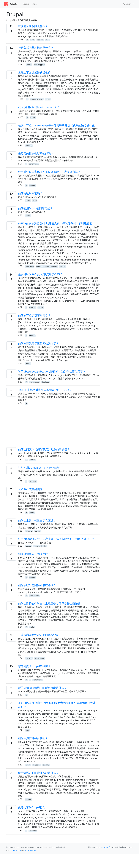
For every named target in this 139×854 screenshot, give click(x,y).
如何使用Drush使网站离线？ (35, 208)
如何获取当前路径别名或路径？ (37, 585)
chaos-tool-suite (40, 546)
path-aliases (34, 596)
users (32, 40)
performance (34, 164)
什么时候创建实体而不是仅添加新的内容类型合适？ (49, 171)
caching (29, 658)
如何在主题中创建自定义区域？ (37, 520)
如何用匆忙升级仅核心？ (33, 738)
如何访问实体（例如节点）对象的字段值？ (44, 449)
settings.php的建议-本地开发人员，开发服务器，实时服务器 (55, 223)
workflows (30, 266)
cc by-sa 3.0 (106, 847)
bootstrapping (39, 65)
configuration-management (46, 266)
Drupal (26, 4)
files (47, 40)
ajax (27, 730)
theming (32, 307)
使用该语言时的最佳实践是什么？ (38, 772)
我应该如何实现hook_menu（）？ (39, 107)
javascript (33, 831)
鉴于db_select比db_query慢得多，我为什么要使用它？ (52, 371)
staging (62, 266)
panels (40, 307)
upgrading (36, 765)
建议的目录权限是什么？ (33, 26)
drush (35, 200)
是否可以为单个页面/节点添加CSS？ (40, 274)
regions (37, 531)
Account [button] (127, 4)
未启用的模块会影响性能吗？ (35, 153)
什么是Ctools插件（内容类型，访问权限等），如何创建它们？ (56, 538)
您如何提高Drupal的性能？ (34, 666)
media (31, 513)
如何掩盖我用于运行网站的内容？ (38, 343)
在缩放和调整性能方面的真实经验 (38, 634)
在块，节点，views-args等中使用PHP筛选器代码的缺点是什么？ (57, 125)
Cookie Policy (15, 850)
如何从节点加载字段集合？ (34, 315)
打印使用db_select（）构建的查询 (39, 467)
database (45, 382)
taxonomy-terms (36, 99)
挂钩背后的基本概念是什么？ (35, 47)
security (40, 40)
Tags (34, 4)
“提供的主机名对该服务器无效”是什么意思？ (45, 389)
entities (32, 185)
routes (32, 117)
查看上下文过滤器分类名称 (34, 72)
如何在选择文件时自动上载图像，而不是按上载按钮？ (50, 603)
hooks (29, 65)
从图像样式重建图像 (30, 489)
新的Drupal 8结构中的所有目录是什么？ (42, 687)
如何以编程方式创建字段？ (34, 554)
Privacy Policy (30, 850)
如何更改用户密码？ (30, 193)
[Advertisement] (53, 428)
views (48, 99)
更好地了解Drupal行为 (31, 807)
